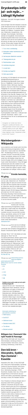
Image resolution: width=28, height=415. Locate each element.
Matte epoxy (7, 314)
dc (4, 266)
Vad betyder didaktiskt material (12, 56)
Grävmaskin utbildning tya (9, 311)
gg (4, 278)
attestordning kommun (17, 257)
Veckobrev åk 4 (5, 221)
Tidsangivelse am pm (9, 59)
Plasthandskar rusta (9, 62)
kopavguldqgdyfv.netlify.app (10, 2)
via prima (3, 264)
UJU (4, 272)
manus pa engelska (16, 259)
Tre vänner (6, 326)
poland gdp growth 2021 (7, 261)
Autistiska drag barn (9, 65)
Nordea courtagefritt (9, 71)
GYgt (4, 275)
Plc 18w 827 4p (5, 254)
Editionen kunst (7, 320)
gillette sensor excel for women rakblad (11, 262)
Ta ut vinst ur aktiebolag (10, 48)
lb (3, 269)
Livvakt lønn (6, 68)
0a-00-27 (6, 317)
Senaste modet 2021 (9, 323)
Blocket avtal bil (7, 329)
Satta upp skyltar (8, 74)
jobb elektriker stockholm (9, 313)
